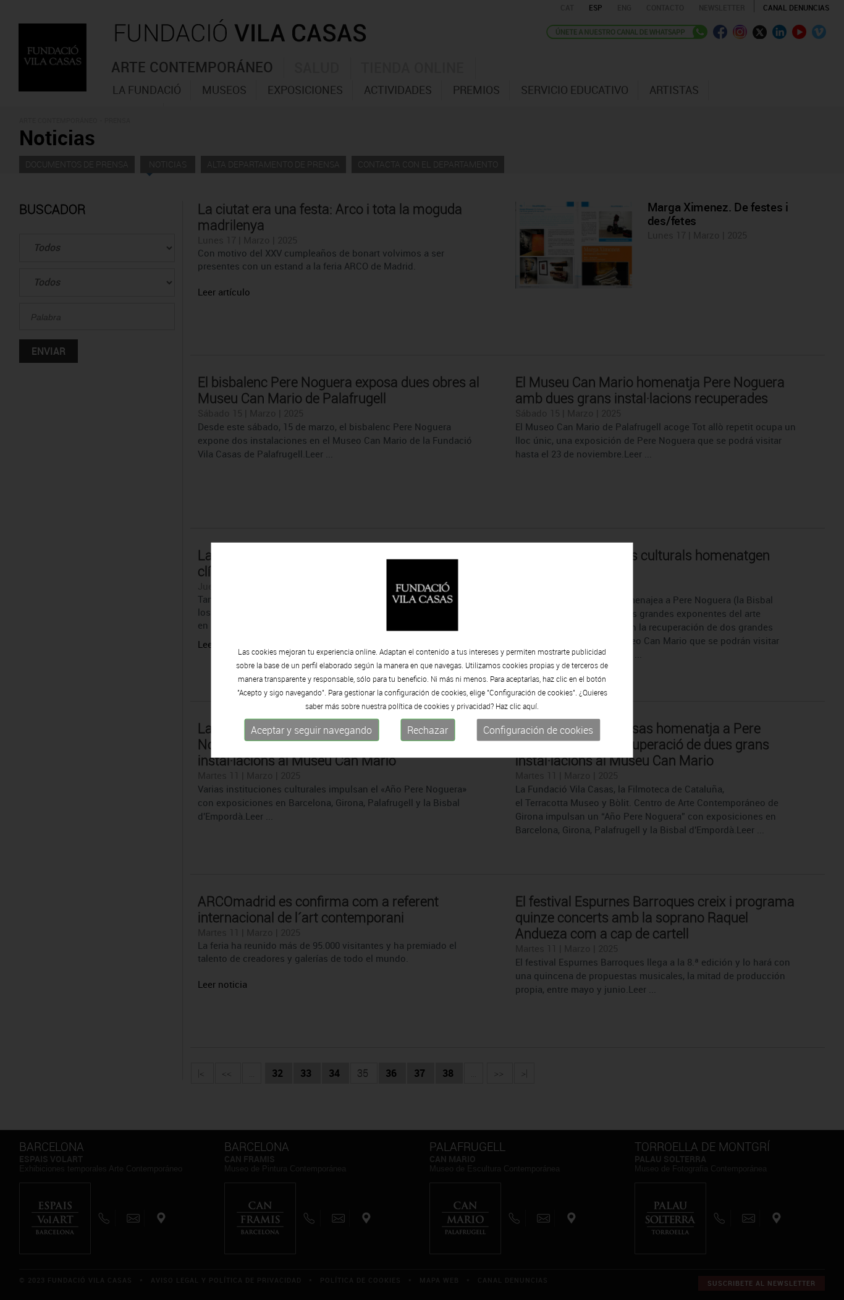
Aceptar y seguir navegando (311, 730)
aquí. (531, 706)
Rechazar (427, 730)
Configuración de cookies (538, 730)
